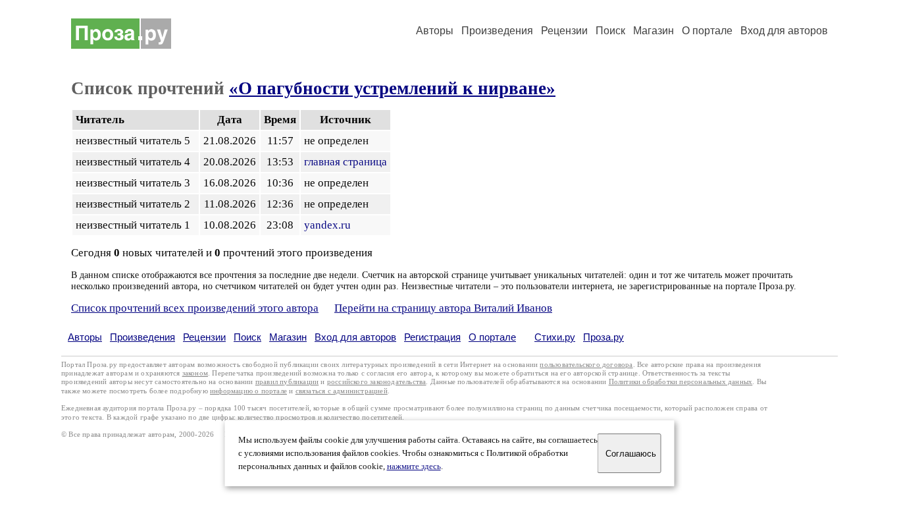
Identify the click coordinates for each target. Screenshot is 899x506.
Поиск (610, 30)
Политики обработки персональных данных (681, 381)
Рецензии (564, 30)
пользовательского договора (586, 364)
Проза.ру (603, 337)
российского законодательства (376, 381)
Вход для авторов (784, 30)
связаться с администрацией (341, 391)
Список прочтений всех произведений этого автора (195, 308)
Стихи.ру (554, 337)
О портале (492, 337)
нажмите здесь (414, 466)
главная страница (345, 161)
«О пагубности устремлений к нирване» (392, 88)
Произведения (497, 30)
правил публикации (287, 381)
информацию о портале (248, 391)
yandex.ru (327, 225)
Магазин (653, 30)
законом (195, 373)
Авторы (434, 30)
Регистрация (432, 337)
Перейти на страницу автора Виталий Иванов (443, 308)
